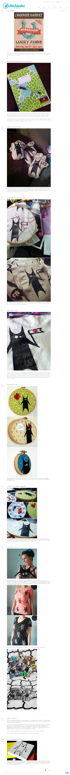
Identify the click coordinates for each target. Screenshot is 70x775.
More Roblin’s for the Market (16, 197)
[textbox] (64, 11)
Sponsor (55, 7)
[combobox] (64, 11)
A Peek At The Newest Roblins (16, 486)
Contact (66, 7)
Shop (49, 7)
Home (39, 7)
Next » (49, 770)
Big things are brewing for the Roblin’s (19, 61)
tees (31, 581)
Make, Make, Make (12, 310)
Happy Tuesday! (12, 718)
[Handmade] (14, 7)
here (46, 582)
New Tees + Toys (12, 547)
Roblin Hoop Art (12, 384)
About (60, 7)
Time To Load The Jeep (13, 127)
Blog (44, 7)
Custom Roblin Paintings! (15, 739)
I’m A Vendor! (11, 10)
